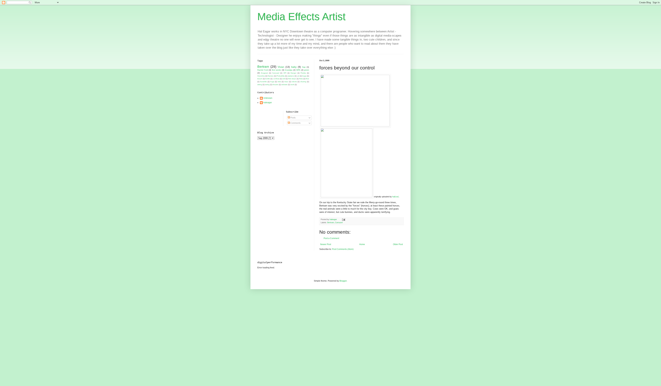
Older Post (398, 244)
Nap (304, 67)
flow (307, 79)
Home (362, 244)
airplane (291, 76)
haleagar (267, 102)
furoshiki (263, 82)
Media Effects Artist (301, 16)
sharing (303, 82)
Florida (303, 73)
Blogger (343, 281)
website (284, 84)
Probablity (281, 76)
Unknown (267, 98)
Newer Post (325, 244)
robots (294, 82)
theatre (275, 84)
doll (283, 79)
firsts (301, 79)
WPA (298, 70)
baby (294, 66)
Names (270, 76)
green (306, 70)
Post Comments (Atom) (343, 249)
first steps (292, 79)
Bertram (330, 222)
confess (276, 79)
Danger (293, 73)
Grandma (261, 76)
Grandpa (288, 70)
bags (304, 76)
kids (279, 82)
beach (259, 79)
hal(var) (395, 197)
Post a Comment (331, 238)
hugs (272, 82)
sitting (259, 84)
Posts (293, 117)
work (292, 84)
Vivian (281, 66)
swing (267, 84)
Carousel (339, 222)
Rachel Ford (262, 70)
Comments (295, 123)
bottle (267, 79)
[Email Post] (343, 219)
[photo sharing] (355, 125)
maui (286, 82)
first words (276, 70)
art (298, 76)
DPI (285, 73)
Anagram (264, 73)
